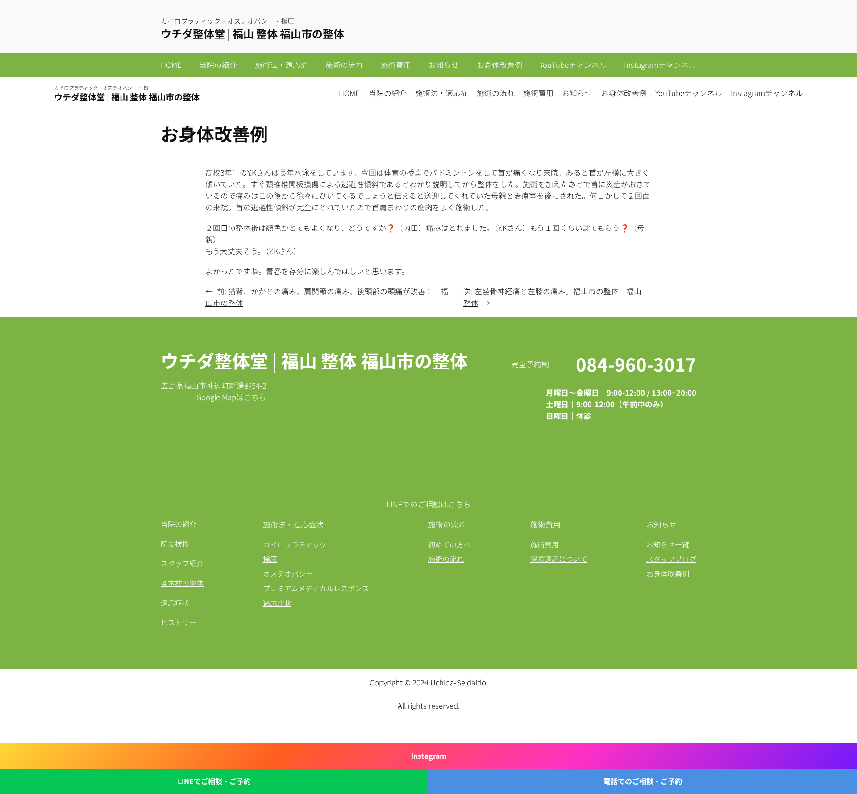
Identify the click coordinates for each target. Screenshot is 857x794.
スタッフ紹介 (182, 563)
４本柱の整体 (182, 582)
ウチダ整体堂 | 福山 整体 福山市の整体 (252, 33)
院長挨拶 (175, 543)
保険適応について (558, 558)
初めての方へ (449, 544)
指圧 (270, 558)
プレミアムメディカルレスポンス (316, 588)
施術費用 (544, 544)
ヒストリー (178, 622)
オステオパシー (288, 573)
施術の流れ (446, 558)
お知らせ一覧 (667, 544)
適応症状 (175, 602)
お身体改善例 (667, 573)
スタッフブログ (671, 558)
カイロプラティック (295, 544)
